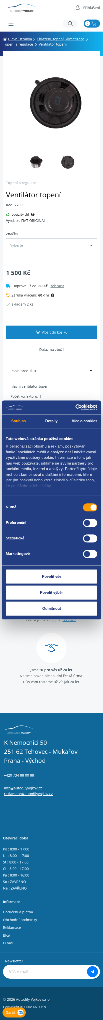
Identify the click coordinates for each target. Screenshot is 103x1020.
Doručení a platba (18, 912)
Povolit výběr (51, 592)
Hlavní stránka (20, 39)
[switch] (90, 523)
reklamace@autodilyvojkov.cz (28, 793)
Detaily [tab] (51, 421)
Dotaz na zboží (51, 349)
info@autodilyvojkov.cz (23, 788)
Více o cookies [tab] (84, 421)
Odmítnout (51, 608)
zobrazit (57, 285)
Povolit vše (51, 576)
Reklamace (12, 927)
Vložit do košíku (55, 332)
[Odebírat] (92, 971)
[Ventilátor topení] (51, 102)
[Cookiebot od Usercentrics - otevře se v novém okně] (75, 407)
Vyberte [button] (16, 245)
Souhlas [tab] (18, 421)
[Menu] (11, 24)
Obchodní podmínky (20, 919)
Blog (6, 935)
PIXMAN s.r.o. (35, 1006)
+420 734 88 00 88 (19, 775)
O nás (8, 943)
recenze (69, 619)
